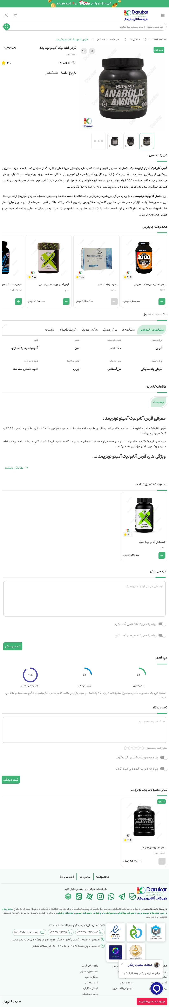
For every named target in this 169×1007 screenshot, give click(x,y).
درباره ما (85, 877)
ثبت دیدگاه (10, 780)
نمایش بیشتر (14, 467)
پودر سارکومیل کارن (107, 284)
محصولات (102, 877)
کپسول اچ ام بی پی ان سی (152, 542)
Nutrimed (71, 54)
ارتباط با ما (67, 877)
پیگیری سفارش (90, 994)
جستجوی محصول (89, 972)
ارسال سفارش (90, 988)
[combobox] (88, 26)
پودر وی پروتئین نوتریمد (153, 847)
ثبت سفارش (91, 983)
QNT (162, 290)
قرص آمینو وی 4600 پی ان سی (54, 284)
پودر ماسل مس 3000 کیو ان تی (149, 284)
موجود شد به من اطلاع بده (152, 1001)
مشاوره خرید (91, 977)
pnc (67, 290)
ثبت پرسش (13, 646)
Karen (114, 290)
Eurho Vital (15, 290)
